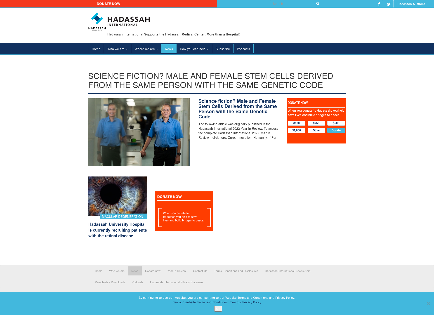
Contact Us (200, 271)
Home (96, 49)
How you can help (193, 49)
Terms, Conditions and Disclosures (236, 271)
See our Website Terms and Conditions (200, 302)
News (169, 49)
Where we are (145, 49)
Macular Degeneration (122, 216)
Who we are (116, 49)
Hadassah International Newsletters (287, 271)
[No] (428, 303)
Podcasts (243, 49)
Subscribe (223, 49)
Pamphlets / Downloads (110, 282)
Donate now (108, 3)
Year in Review (176, 271)
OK (218, 308)
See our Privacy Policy (245, 302)
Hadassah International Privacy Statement (177, 282)
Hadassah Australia (411, 4)
